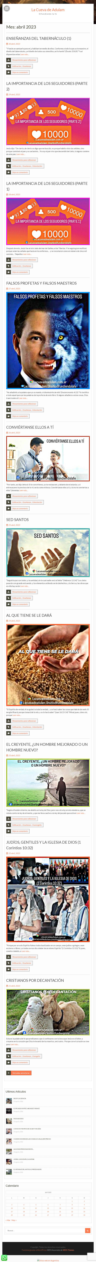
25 (24, 1215)
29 (72, 1215)
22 (72, 1211)
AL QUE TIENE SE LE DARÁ (29, 615)
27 (48, 1215)
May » (14, 1220)
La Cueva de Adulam (48, 9)
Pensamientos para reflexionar (24, 60)
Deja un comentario (20, 72)
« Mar (8, 1220)
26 (36, 1215)
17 (11, 1211)
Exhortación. (37, 166)
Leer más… (24, 54)
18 (24, 1211)
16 (84, 1208)
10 (11, 1208)
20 (48, 1211)
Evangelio (36, 1056)
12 (36, 1208)
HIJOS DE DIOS (18, 1119)
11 (24, 1208)
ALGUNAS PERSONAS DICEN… (24, 1149)
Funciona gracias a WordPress (34, 1250)
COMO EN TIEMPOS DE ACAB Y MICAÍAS (27, 1129)
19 (36, 1211)
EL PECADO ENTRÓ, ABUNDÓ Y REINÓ (27, 1108)
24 (11, 1215)
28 (60, 1215)
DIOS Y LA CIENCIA (20, 1098)
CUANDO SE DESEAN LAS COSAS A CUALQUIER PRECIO (32, 1139)
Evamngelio (37, 825)
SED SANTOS (17, 519)
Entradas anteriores (21, 1073)
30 (84, 1215)
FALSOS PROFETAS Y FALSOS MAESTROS (41, 283)
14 (60, 1208)
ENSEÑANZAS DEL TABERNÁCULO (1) (38, 38)
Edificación (16, 66)
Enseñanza (27, 66)
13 (48, 1208)
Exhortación (37, 410)
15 (72, 1208)
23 (84, 1211)
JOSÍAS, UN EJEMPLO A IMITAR (24, 1159)
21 (60, 1211)
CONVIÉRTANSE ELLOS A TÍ (30, 427)
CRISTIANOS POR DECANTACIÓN (35, 980)
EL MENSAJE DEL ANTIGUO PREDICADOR (27, 1169)
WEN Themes (68, 1250)
